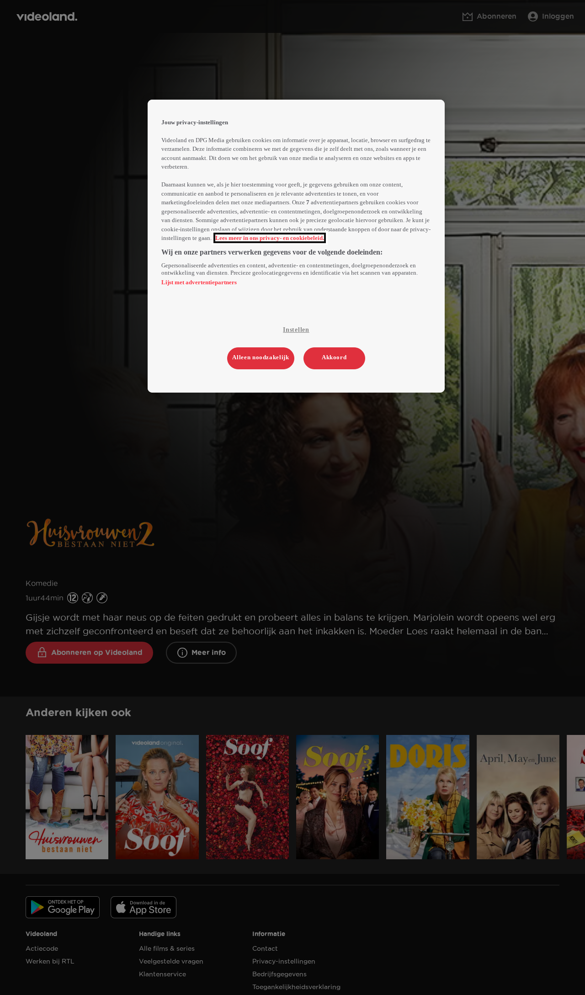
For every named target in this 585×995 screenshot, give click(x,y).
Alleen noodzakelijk (260, 357)
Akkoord (334, 357)
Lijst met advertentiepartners (199, 282)
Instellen (296, 329)
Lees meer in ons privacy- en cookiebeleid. (269, 237)
